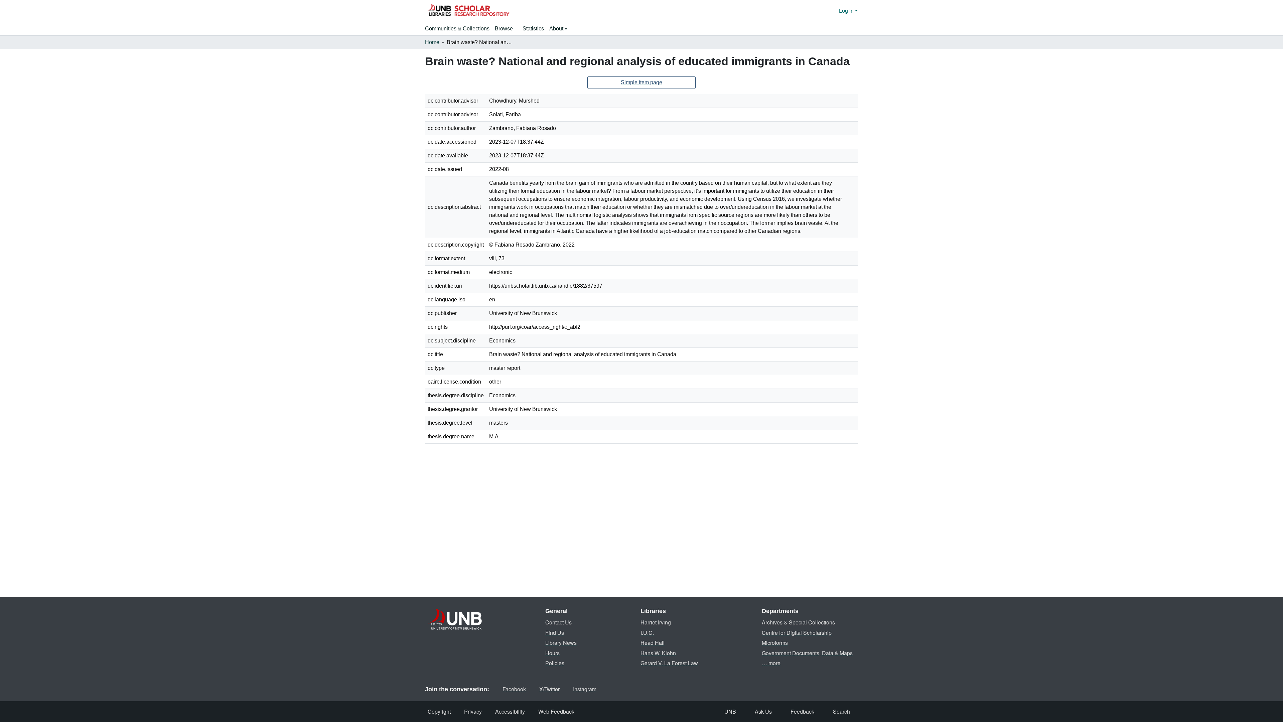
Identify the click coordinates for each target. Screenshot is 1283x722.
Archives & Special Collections (798, 622)
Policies (554, 663)
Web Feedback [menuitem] (556, 711)
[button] (468, 11)
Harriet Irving (655, 622)
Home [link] (432, 42)
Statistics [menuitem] (533, 28)
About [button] (557, 28)
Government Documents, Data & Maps (807, 653)
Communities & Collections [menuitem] (457, 28)
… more (771, 663)
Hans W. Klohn (658, 653)
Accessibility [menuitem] (510, 711)
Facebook (514, 689)
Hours (552, 653)
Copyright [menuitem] (439, 711)
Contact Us (558, 622)
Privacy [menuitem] (473, 711)
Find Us (554, 632)
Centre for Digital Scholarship (797, 632)
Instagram (584, 689)
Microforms (775, 642)
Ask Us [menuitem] (763, 711)
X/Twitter (549, 689)
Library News (561, 642)
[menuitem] (506, 28)
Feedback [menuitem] (802, 711)
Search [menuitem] (841, 711)
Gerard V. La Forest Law (669, 663)
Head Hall (652, 642)
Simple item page (641, 82)
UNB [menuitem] (730, 711)
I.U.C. (647, 632)
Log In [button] (847, 11)
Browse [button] (504, 28)
